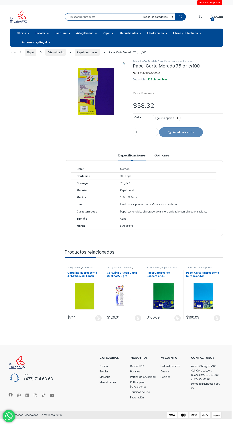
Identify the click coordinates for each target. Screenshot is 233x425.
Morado (124, 168)
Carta (123, 218)
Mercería (105, 376)
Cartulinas (87, 267)
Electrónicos (155, 33)
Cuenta (165, 371)
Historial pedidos (170, 366)
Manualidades (129, 33)
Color (137, 117)
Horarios (135, 371)
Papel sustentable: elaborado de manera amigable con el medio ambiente (163, 211)
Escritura (61, 33)
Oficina (21, 33)
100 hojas (125, 176)
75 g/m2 (125, 183)
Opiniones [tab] (161, 155)
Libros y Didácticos (185, 33)
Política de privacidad (143, 376)
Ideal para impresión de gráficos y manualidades (148, 204)
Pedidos (165, 376)
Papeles (187, 61)
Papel (106, 33)
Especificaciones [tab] (132, 155)
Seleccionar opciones (94, 318)
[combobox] (103, 17)
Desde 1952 (137, 366)
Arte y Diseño (84, 33)
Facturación (137, 397)
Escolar (40, 33)
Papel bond (127, 190)
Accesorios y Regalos (36, 42)
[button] (124, 63)
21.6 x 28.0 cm (128, 197)
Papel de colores (87, 52)
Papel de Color (155, 61)
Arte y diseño (55, 52)
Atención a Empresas (209, 2)
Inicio (13, 52)
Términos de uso (140, 392)
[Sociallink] (11, 395)
